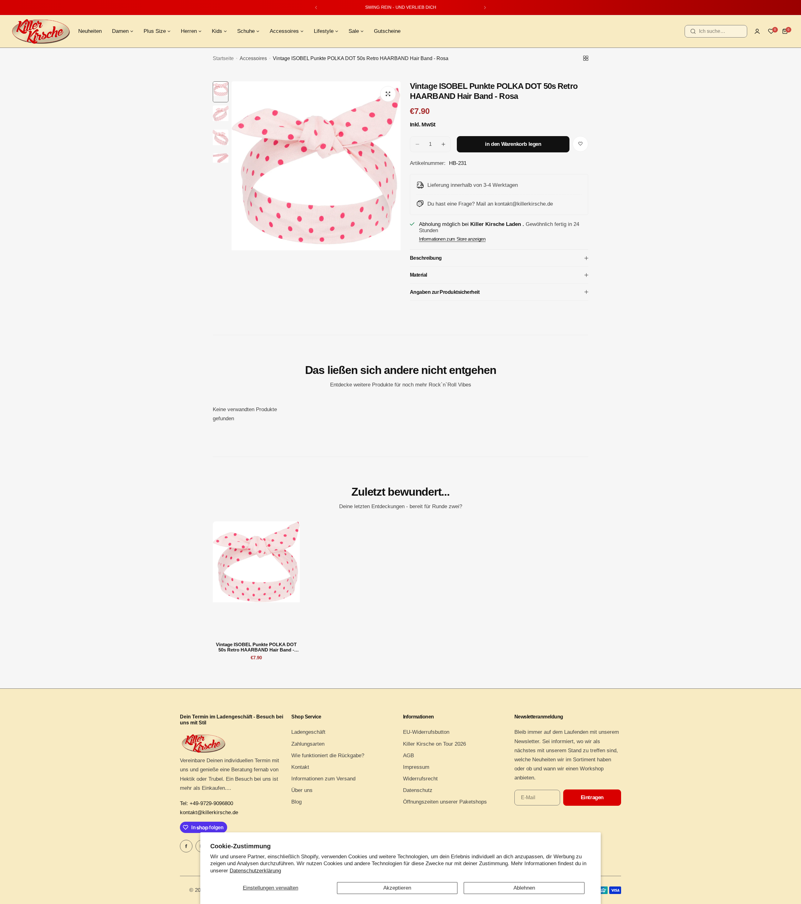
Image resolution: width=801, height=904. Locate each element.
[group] (316, 194)
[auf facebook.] (186, 846)
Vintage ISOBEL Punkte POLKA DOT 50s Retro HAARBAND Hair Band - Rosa (256, 647)
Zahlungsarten (307, 744)
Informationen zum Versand (323, 779)
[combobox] (716, 31)
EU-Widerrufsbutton (426, 732)
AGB (408, 755)
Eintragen (592, 797)
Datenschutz (417, 790)
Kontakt (300, 767)
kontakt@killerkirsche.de (209, 812)
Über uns (302, 790)
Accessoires (253, 58)
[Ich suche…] (693, 31)
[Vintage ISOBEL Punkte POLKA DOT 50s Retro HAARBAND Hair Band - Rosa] (256, 579)
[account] (757, 31)
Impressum (416, 767)
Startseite (223, 58)
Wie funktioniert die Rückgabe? (327, 755)
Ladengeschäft (308, 732)
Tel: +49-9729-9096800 (206, 803)
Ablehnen (524, 888)
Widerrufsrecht (420, 779)
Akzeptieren (397, 888)
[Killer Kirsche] (40, 31)
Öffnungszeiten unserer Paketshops (445, 802)
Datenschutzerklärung (255, 871)
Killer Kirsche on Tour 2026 (434, 744)
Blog (296, 802)
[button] (316, 7)
